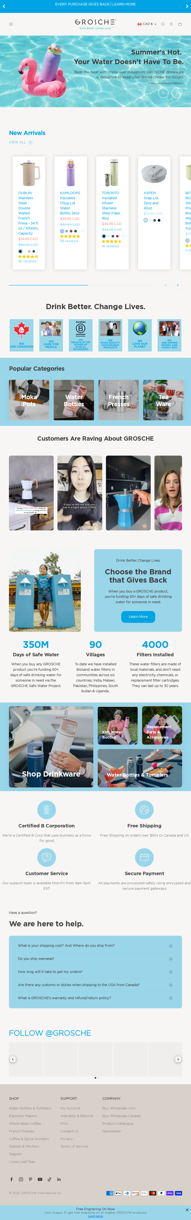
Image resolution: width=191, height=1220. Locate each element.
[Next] (187, 6)
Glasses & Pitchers (24, 1146)
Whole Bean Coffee (25, 1124)
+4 (82, 231)
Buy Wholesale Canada (121, 1116)
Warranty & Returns (76, 1116)
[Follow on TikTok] (49, 1179)
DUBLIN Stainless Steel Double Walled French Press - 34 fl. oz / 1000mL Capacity (28, 213)
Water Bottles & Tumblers (30, 1108)
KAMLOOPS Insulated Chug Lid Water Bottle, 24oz (70, 203)
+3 (124, 236)
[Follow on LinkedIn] (59, 1179)
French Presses (22, 1131)
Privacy (66, 1139)
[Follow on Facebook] (11, 1179)
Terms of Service (74, 1146)
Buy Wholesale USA (119, 1108)
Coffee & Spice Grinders (29, 1139)
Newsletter (111, 1131)
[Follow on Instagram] (21, 1179)
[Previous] (4, 6)
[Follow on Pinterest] (30, 1179)
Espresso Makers (23, 1116)
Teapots (15, 1154)
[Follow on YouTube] (40, 1179)
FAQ (64, 1124)
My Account (70, 1108)
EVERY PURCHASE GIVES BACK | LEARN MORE (95, 4)
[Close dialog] (187, 1210)
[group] (95, 71)
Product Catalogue (117, 1124)
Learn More (138, 617)
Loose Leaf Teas (22, 1162)
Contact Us (69, 1131)
